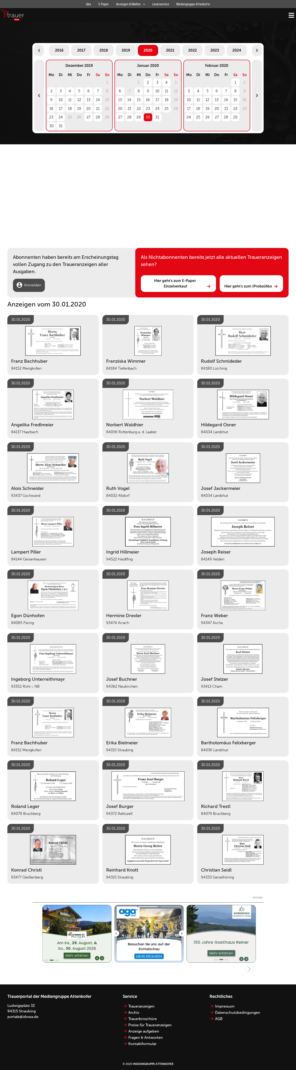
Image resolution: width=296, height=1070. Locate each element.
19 (79, 109)
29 (138, 117)
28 (98, 117)
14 (98, 100)
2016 (59, 50)
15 (139, 100)
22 (139, 109)
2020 (148, 50)
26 (207, 117)
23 (51, 117)
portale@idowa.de (22, 1017)
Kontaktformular (142, 1044)
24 (61, 117)
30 (51, 126)
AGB (218, 1019)
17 (60, 109)
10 (61, 100)
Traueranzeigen (141, 1006)
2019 (126, 50)
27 (88, 117)
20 (88, 109)
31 (60, 126)
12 (79, 100)
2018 (103, 50)
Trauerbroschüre (142, 1019)
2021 (170, 50)
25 (166, 109)
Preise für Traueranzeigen (150, 1025)
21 (98, 109)
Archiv (133, 1012)
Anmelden (32, 285)
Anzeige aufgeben (143, 1031)
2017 (81, 50)
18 (70, 109)
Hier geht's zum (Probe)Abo (248, 286)
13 (88, 100)
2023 (214, 50)
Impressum (224, 1006)
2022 (192, 50)
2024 (236, 50)
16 (51, 109)
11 (69, 100)
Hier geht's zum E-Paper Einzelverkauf (175, 283)
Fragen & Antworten (145, 1037)
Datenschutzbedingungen (237, 1012)
